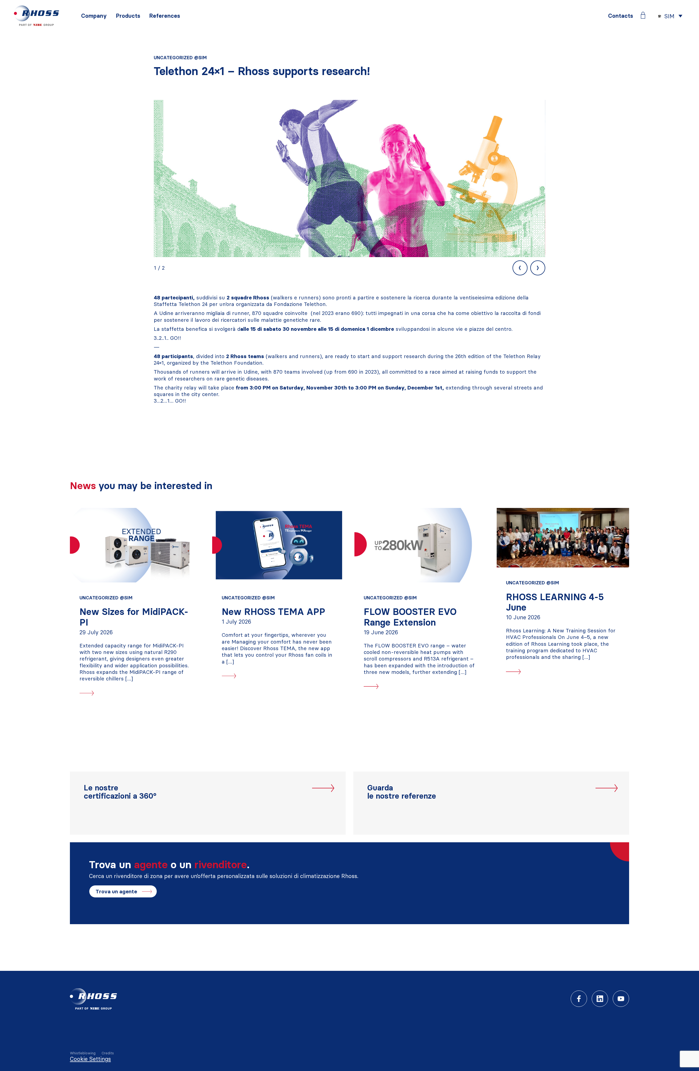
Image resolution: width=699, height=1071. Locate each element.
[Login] (643, 15)
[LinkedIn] (600, 998)
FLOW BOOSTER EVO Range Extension (410, 617)
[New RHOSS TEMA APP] (278, 545)
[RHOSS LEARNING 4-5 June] (563, 537)
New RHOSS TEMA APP (273, 611)
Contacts (620, 16)
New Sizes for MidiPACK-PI (133, 617)
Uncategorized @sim (180, 57)
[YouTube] (621, 998)
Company (94, 16)
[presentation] (520, 267)
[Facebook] (579, 998)
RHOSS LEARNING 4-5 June (555, 602)
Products (128, 16)
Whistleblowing (83, 1053)
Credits (108, 1053)
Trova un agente (116, 891)
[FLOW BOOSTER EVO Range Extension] (420, 545)
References (164, 16)
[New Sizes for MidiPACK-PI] (136, 545)
